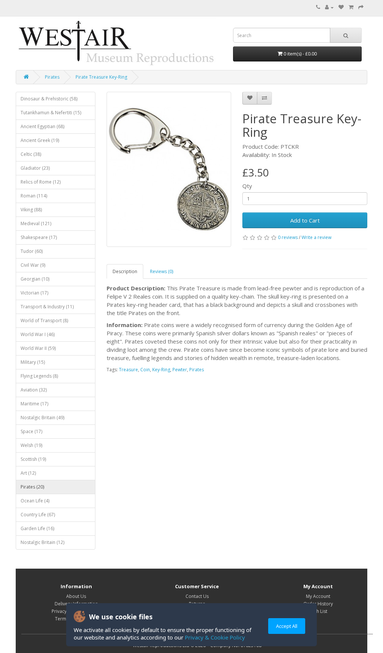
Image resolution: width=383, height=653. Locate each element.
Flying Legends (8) (39, 376)
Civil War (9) (33, 265)
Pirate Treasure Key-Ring (101, 77)
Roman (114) (34, 196)
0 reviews (288, 237)
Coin (145, 369)
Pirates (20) (32, 487)
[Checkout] (361, 7)
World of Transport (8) (44, 320)
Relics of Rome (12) (41, 182)
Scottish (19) (33, 459)
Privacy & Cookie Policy (215, 637)
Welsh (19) (31, 445)
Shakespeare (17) (39, 237)
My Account (318, 596)
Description (125, 271)
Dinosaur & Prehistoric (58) (49, 99)
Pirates (52, 77)
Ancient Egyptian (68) (42, 126)
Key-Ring (161, 369)
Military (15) (33, 362)
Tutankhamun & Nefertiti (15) (51, 112)
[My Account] (329, 7)
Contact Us (197, 596)
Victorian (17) (34, 293)
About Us (76, 596)
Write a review (316, 237)
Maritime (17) (34, 403)
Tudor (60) (32, 251)
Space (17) (31, 431)
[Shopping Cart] (351, 7)
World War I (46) (38, 334)
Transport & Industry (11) (47, 306)
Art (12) (28, 473)
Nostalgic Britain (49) (42, 417)
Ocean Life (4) (35, 501)
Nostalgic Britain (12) (42, 542)
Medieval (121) (36, 223)
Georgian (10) (35, 279)
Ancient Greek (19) (40, 140)
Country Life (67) (38, 514)
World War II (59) (38, 348)
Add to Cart (305, 220)
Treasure (128, 369)
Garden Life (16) (37, 528)
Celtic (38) (31, 154)
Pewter (179, 369)
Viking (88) (31, 209)
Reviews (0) (161, 271)
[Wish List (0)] (341, 7)
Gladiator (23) (35, 168)
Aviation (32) (34, 390)
